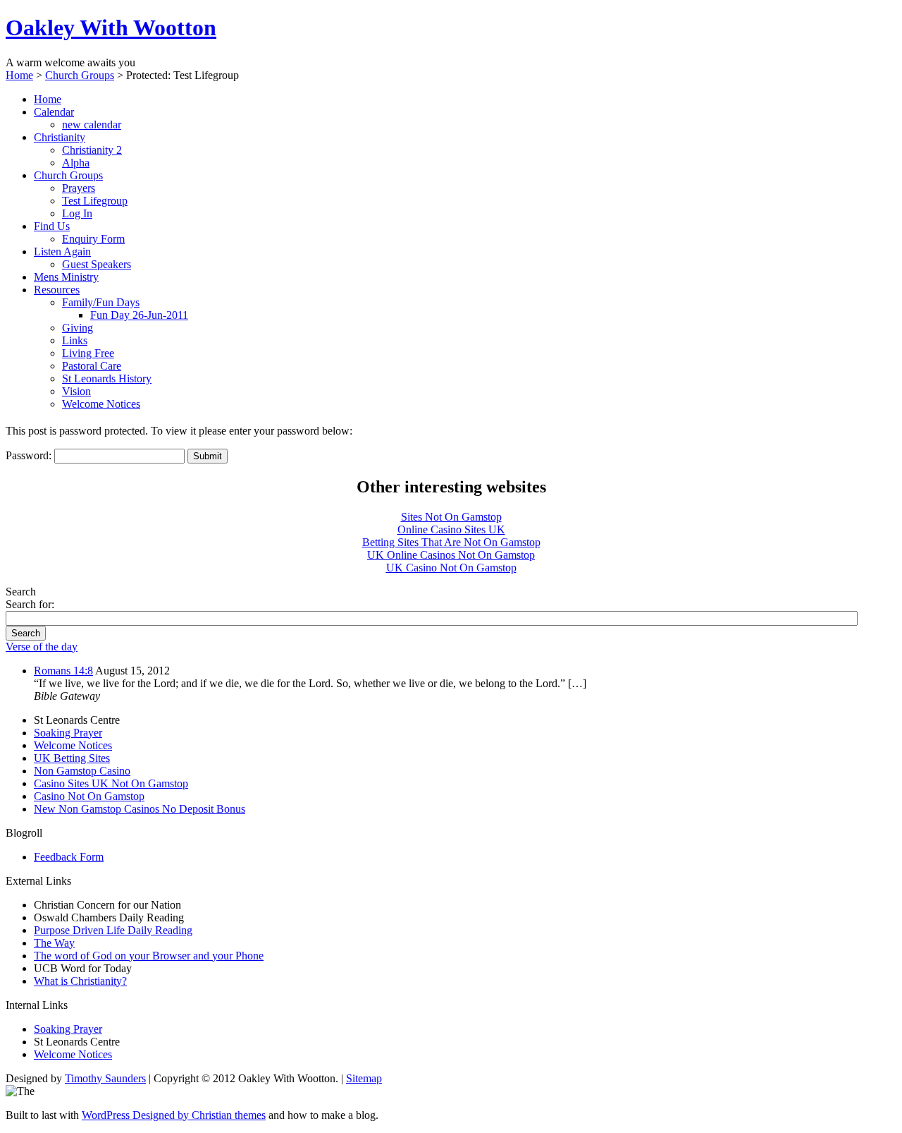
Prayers (78, 188)
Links (74, 340)
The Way (54, 943)
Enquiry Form (93, 239)
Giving (77, 328)
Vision (76, 391)
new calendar (91, 125)
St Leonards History (107, 378)
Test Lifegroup (95, 201)
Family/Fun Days (101, 302)
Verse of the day (42, 647)
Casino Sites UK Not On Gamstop (111, 783)
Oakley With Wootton (111, 27)
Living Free (88, 353)
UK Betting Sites (72, 758)
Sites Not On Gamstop (451, 517)
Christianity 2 (92, 150)
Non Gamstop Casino (82, 771)
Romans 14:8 (63, 671)
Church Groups (79, 75)
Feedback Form (69, 857)
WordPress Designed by (137, 1115)
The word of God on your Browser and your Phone (149, 956)
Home (19, 75)
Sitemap (364, 1078)
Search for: (30, 604)
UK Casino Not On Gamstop (451, 568)
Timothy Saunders (105, 1078)
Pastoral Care (91, 366)
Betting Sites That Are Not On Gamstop (451, 542)
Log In (77, 213)
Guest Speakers (96, 264)
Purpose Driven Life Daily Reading (113, 930)
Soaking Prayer (68, 733)
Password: (30, 455)
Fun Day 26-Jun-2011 (139, 315)
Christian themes (229, 1115)
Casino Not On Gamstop (89, 796)
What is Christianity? (80, 981)
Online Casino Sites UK (451, 529)
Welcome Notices (101, 404)
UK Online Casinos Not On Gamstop (451, 555)
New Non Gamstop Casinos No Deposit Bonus (139, 809)
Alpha (75, 163)
